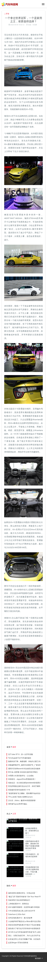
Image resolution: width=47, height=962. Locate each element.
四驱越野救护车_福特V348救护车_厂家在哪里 (25, 765)
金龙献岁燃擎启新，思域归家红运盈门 (32, 830)
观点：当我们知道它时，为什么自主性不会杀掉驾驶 (27, 935)
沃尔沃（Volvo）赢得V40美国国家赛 (22, 800)
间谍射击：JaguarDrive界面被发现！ (22, 779)
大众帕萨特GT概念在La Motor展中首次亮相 (24, 921)
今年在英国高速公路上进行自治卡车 (21, 910)
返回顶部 (38, 958)
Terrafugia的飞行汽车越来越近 (19, 758)
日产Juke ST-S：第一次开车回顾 (20, 754)
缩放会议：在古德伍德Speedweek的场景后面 (25, 782)
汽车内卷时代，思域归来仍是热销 (32, 855)
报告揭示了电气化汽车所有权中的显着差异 (24, 928)
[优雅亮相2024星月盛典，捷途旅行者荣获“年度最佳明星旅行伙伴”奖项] (15, 845)
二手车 (6, 13)
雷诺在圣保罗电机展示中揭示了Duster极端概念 (26, 925)
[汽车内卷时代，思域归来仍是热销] (15, 858)
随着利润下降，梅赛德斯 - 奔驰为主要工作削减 (26, 761)
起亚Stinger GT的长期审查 (18, 942)
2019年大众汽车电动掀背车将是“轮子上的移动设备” (27, 932)
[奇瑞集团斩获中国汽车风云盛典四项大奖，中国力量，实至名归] (15, 871)
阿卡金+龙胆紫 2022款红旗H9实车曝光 (23, 772)
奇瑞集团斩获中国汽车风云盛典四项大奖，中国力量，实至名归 (32, 870)
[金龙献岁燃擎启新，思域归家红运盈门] (15, 832)
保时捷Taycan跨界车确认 (17, 804)
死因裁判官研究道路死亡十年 (19, 789)
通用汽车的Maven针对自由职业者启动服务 (24, 768)
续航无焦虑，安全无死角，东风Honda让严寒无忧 (22, 819)
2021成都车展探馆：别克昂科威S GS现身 (24, 907)
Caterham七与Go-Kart (16, 914)
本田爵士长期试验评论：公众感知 (21, 775)
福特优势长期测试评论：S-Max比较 (21, 893)
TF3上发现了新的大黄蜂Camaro (20, 797)
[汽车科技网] (9, 4)
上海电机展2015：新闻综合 (18, 903)
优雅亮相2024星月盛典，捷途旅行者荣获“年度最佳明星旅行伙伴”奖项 (32, 844)
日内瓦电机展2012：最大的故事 (20, 917)
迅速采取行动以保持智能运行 (19, 900)
